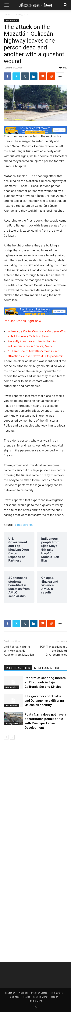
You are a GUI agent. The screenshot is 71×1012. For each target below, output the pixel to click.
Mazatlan (10, 992)
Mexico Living (40, 996)
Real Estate (57, 992)
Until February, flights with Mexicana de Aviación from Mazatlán (19, 650)
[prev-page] (6, 737)
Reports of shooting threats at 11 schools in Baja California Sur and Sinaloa (45, 682)
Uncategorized (21, 14)
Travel (26, 996)
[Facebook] (7, 76)
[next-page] (12, 737)
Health (54, 996)
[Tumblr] (25, 76)
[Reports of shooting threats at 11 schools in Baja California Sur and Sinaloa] (13, 682)
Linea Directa (24, 525)
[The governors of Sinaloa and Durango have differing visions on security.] (13, 700)
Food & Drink (35, 1000)
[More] (60, 76)
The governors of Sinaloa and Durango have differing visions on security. (44, 700)
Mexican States (39, 992)
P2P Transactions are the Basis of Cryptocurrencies (53, 650)
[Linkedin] (33, 76)
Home (7, 14)
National (23, 992)
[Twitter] (16, 76)
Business (15, 996)
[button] (6, 5)
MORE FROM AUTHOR (47, 668)
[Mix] (42, 76)
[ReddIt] (51, 76)
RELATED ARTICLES (18, 668)
